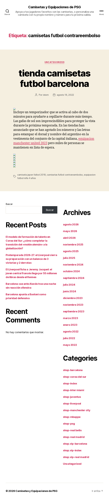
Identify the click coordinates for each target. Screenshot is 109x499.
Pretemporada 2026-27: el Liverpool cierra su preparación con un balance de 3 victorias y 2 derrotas (31, 259)
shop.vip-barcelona (75, 443)
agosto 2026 (71, 224)
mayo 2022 (70, 344)
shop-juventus (72, 396)
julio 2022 (69, 338)
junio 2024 (69, 291)
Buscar (9, 204)
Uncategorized (54, 62)
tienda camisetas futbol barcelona (54, 78)
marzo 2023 (70, 318)
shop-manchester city (76, 410)
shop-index (70, 383)
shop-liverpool (72, 403)
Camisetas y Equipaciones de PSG (54, 7)
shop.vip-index (72, 450)
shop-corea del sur (74, 376)
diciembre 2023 (73, 298)
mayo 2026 (70, 231)
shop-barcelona (73, 370)
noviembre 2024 (73, 264)
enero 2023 (70, 324)
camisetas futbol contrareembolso (65, 174)
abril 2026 (69, 237)
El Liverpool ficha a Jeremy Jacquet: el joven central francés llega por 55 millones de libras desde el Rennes (31, 273)
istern (46, 94)
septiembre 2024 (73, 277)
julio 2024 (69, 284)
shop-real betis (72, 430)
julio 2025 (69, 257)
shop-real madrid (74, 437)
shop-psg (69, 423)
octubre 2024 (71, 271)
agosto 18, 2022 (65, 94)
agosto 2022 (70, 331)
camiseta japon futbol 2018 (31, 174)
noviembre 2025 (73, 244)
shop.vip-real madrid (76, 457)
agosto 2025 (71, 251)
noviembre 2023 (73, 304)
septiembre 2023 (73, 311)
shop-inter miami (73, 390)
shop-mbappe (71, 416)
